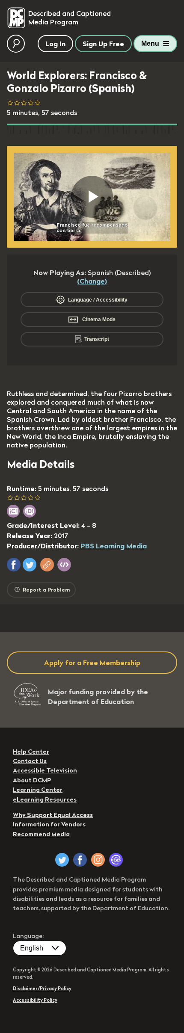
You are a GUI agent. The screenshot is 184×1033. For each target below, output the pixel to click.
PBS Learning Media (113, 546)
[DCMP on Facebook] (80, 860)
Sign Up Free (103, 43)
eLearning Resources (45, 799)
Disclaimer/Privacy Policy (42, 989)
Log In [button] (55, 43)
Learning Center (37, 789)
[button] (14, 564)
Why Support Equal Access (53, 815)
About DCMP (32, 780)
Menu (150, 43)
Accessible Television (45, 770)
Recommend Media (41, 834)
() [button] (92, 281)
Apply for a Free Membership (92, 662)
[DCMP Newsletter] (116, 860)
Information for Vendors (49, 824)
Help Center (31, 751)
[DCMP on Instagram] (98, 860)
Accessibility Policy (35, 1000)
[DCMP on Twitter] (62, 860)
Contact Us (30, 761)
